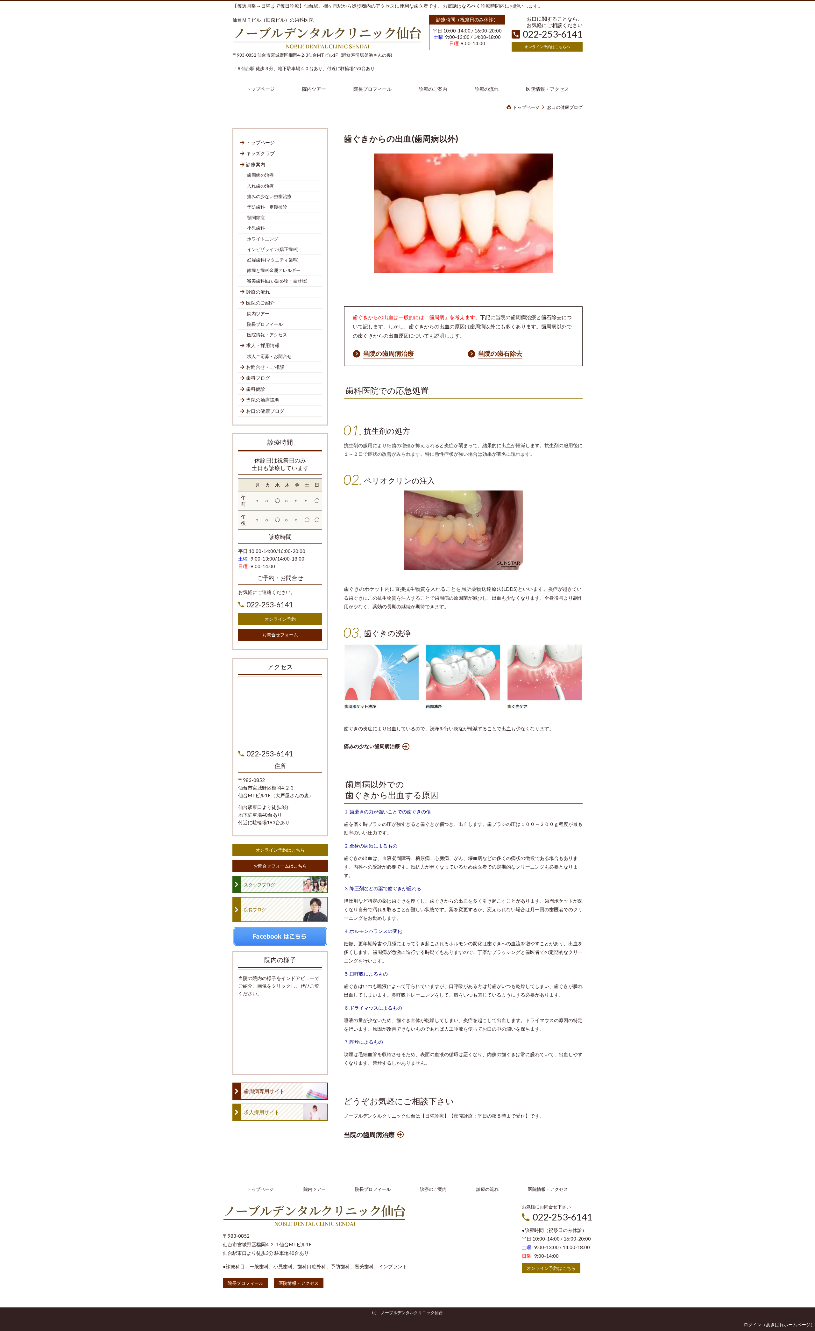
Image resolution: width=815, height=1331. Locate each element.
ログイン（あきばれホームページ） (779, 1324)
